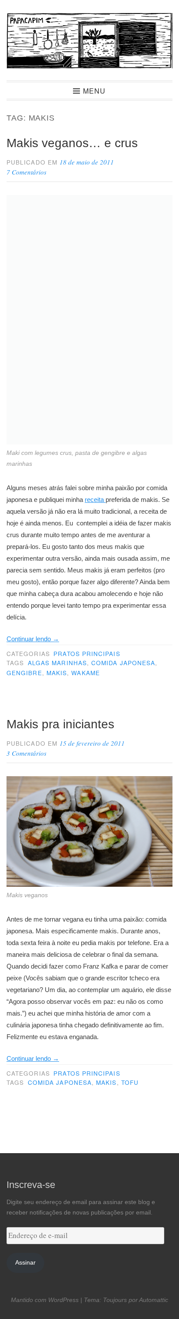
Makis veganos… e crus (72, 143)
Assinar (25, 1262)
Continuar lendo (33, 639)
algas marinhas (57, 663)
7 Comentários (26, 172)
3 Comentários (26, 753)
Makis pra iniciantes (60, 724)
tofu (130, 1082)
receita (95, 499)
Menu (94, 90)
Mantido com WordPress (45, 1299)
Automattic (153, 1299)
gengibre (24, 673)
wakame (85, 673)
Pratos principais (86, 653)
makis (56, 673)
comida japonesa (123, 663)
